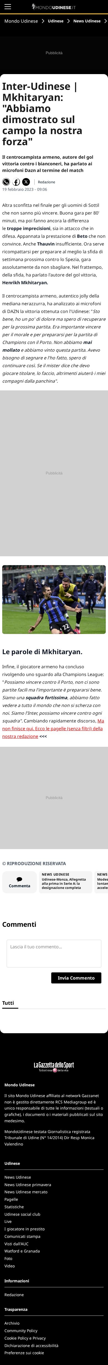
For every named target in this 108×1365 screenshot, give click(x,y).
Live (8, 1221)
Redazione (14, 1294)
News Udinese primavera (27, 1184)
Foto (8, 1258)
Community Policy (20, 1330)
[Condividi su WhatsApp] (6, 182)
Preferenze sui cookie (24, 1352)
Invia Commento (76, 978)
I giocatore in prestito (24, 1228)
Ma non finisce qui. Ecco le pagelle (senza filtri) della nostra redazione (53, 728)
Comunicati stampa (22, 1236)
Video (9, 1266)
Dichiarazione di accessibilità (31, 1345)
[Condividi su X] (26, 182)
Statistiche (14, 1206)
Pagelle (11, 1199)
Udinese (55, 21)
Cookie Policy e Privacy (25, 1338)
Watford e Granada (22, 1251)
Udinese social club (22, 1214)
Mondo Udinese (21, 21)
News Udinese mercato (25, 1191)
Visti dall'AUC (16, 1243)
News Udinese (87, 21)
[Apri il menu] (7, 6)
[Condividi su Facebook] (16, 182)
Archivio (11, 1323)
